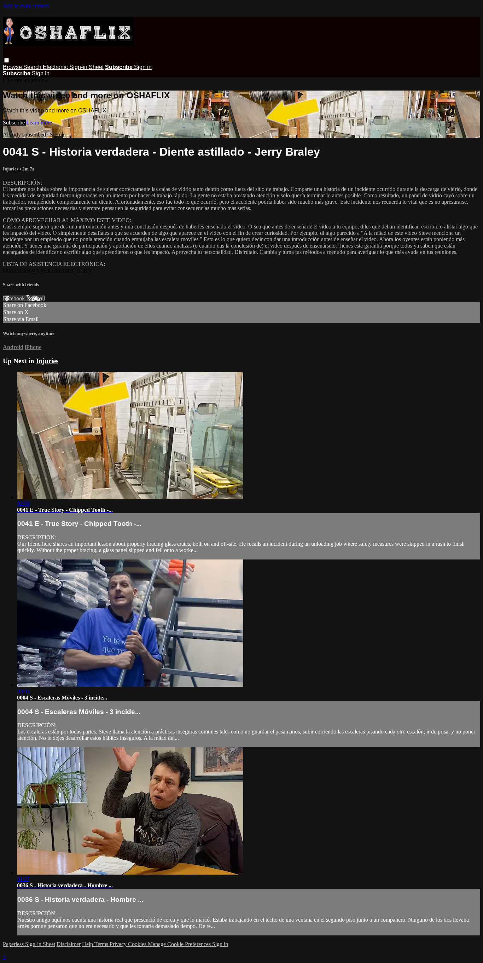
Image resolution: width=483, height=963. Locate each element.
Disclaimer (69, 944)
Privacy (119, 944)
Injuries (11, 169)
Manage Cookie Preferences (180, 944)
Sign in (143, 67)
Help (88, 944)
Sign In (41, 73)
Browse (13, 67)
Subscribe (14, 123)
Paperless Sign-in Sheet (29, 944)
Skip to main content (26, 6)
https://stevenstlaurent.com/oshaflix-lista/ (48, 270)
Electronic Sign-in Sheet (73, 67)
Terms (102, 944)
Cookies (138, 944)
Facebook (14, 298)
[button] (6, 60)
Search (33, 67)
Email (38, 298)
